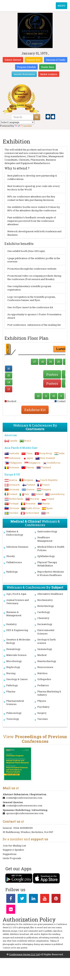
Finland (31, 484)
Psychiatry (43, 706)
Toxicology (12, 718)
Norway (34, 498)
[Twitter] (22, 899)
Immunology (44, 649)
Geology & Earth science (46, 641)
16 (8, 368)
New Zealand (47, 458)
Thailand (46, 467)
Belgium (28, 480)
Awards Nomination (24, 74)
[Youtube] (44, 899)
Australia (14, 453)
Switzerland (32, 512)
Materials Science (16, 655)
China (29, 453)
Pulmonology (14, 713)
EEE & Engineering (17, 630)
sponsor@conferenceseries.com (25, 813)
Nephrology (13, 667)
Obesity (10, 556)
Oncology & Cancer (17, 679)
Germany (14, 489)
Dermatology (44, 624)
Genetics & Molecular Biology (18, 641)
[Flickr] (10, 910)
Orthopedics (44, 679)
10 (53, 396)
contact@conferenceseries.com (24, 797)
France (46, 484)
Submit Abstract (13, 59)
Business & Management (13, 613)
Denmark (14, 484)
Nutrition (42, 673)
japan (30, 458)
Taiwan (30, 467)
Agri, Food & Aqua (16, 593)
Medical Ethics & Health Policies (50, 548)
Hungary (46, 489)
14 (8, 382)
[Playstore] (48, 116)
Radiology (12, 571)
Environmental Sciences (45, 631)
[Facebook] (10, 899)
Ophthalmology (46, 556)
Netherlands (16, 498)
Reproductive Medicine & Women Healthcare (50, 573)
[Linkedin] (33, 899)
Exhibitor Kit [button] (35, 410)
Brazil (27, 440)
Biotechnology (45, 606)
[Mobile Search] (36, 117)
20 (58, 361)
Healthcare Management (44, 539)
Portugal (13, 503)
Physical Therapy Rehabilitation (47, 564)
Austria (13, 480)
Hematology (13, 649)
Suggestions (10, 854)
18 (42, 361)
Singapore (34, 462)
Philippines (15, 462)
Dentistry (11, 624)
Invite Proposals (12, 858)
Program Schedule (26, 66)
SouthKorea (53, 462)
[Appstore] (53, 116)
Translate (26, 125)
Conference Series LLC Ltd (24, 954)
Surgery (41, 713)
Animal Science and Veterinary (17, 601)
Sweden (13, 512)
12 (38, 396)
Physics (41, 700)
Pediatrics (43, 685)
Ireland (13, 494)
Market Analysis (48, 74)
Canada (13, 440)
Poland (50, 498)
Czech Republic (49, 480)
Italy (26, 494)
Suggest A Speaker (13, 849)
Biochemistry (45, 600)
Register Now (34, 59)
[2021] (17, 764)
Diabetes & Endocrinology (14, 533)
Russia (46, 503)
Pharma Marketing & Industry (49, 693)
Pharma (10, 691)
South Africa (32, 508)
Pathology (12, 685)
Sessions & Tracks (55, 59)
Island (39, 494)
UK (47, 512)
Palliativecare (14, 562)
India (61, 453)
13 (8, 389)
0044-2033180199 (23, 827)
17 (34, 361)
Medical (41, 655)
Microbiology (14, 661)
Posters (52, 374)
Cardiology (43, 612)
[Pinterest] (56, 899)
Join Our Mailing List (14, 845)
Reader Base (47, 66)
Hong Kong (45, 453)
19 (50, 361)
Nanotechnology (46, 661)
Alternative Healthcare (50, 593)
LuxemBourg (57, 494)
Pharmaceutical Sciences (15, 702)
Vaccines (42, 718)
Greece (30, 489)
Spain (49, 508)
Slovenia (14, 508)
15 (8, 375)
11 (46, 396)
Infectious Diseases (17, 546)
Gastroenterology (47, 531)
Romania (14, 467)
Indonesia (14, 458)
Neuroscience (45, 667)
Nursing (10, 673)
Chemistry (43, 618)
